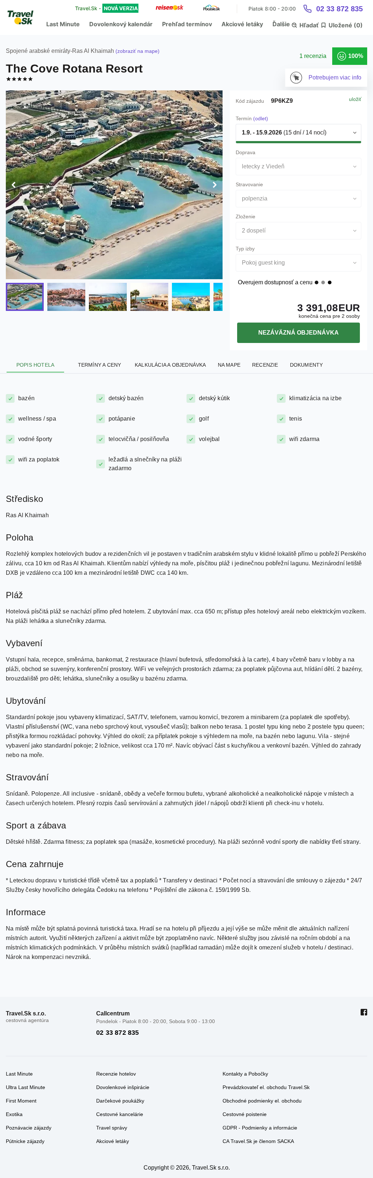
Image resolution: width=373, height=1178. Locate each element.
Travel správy (111, 1128)
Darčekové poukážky (120, 1101)
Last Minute (63, 24)
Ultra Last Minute (25, 1087)
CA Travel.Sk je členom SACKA (258, 1141)
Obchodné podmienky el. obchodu (262, 1101)
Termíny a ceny (99, 365)
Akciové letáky (242, 24)
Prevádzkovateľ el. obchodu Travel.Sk (266, 1087)
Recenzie (265, 365)
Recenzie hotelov (116, 1074)
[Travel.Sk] (24, 17)
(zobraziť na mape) (137, 51)
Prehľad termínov (187, 24)
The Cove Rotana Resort (74, 68)
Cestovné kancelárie (119, 1114)
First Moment (21, 1101)
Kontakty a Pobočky (245, 1074)
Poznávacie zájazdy (28, 1128)
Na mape (229, 365)
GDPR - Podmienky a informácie (260, 1128)
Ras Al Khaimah (93, 51)
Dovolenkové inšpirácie (122, 1087)
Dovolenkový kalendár (121, 24)
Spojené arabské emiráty (38, 51)
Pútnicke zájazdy (25, 1141)
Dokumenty (306, 365)
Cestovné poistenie (245, 1114)
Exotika (14, 1114)
